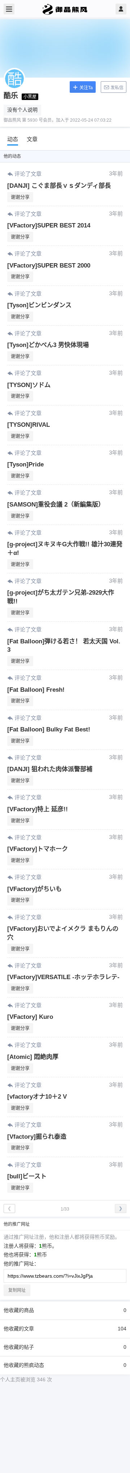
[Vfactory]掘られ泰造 (36, 1136)
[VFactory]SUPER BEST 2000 (48, 265)
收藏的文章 (65, 1328)
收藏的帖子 (65, 1347)
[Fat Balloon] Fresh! (36, 689)
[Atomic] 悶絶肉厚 (32, 1056)
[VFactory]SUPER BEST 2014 (48, 225)
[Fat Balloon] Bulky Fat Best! (48, 729)
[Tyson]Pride (25, 464)
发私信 (116, 87)
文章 (32, 139)
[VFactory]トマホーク (37, 849)
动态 (12, 139)
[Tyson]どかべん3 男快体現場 (48, 345)
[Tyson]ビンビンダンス (39, 305)
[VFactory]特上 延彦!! (37, 809)
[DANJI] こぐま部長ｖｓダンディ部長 (59, 185)
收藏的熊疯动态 (65, 1365)
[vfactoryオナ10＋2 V (37, 1096)
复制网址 (17, 1290)
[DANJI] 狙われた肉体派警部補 (49, 769)
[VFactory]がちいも (34, 889)
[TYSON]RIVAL (28, 424)
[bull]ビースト (27, 1176)
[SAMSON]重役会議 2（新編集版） (55, 504)
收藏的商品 (65, 1310)
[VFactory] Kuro (30, 1016)
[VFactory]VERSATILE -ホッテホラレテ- (63, 977)
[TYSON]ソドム (29, 385)
